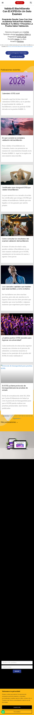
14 (31, 416)
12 (27, 416)
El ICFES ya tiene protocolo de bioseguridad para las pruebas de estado (15, 388)
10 (22, 416)
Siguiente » (17, 418)
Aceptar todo (17, 707)
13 (29, 416)
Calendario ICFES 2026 (11, 93)
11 (25, 416)
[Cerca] (32, 690)
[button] (2, 2)
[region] (17, 702)
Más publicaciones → (9, 422)
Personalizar (17, 712)
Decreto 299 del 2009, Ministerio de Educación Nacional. (20, 46)
